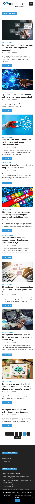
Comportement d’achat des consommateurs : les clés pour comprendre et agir (15, 240)
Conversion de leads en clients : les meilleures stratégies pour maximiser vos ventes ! (16, 142)
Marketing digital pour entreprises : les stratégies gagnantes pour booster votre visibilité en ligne (16, 214)
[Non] (33, 497)
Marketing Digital (7, 42)
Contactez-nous (6, 461)
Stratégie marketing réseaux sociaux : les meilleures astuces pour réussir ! (17, 289)
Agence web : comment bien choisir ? (12, 473)
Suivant (18, 437)
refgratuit (14, 52)
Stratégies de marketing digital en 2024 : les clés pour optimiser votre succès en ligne (17, 337)
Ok (17, 500)
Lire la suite (7, 65)
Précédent (10, 434)
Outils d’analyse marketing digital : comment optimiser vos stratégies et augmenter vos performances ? (16, 386)
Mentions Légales (6, 458)
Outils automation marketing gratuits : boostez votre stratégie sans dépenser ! (17, 47)
